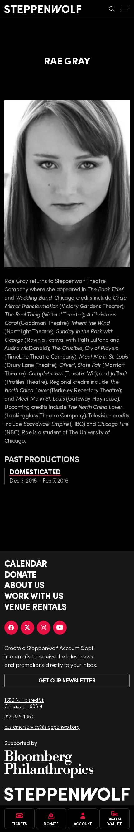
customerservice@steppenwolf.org (42, 727)
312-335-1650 (18, 716)
